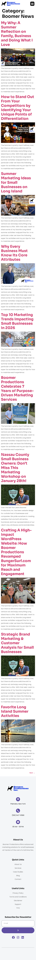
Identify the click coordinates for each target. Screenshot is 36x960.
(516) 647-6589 (18, 815)
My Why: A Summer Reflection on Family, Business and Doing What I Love (17, 34)
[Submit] (18, 930)
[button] (32, 4)
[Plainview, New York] (18, 799)
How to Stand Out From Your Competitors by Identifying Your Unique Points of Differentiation (17, 107)
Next (32, 773)
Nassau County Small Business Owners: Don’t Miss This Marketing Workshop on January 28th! (15, 467)
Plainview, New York (18, 804)
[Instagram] (18, 937)
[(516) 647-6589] (18, 811)
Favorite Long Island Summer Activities (14, 711)
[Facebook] (13, 937)
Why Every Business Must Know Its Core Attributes (14, 253)
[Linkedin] (22, 937)
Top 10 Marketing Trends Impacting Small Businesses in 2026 (17, 321)
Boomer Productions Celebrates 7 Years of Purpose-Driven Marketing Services (17, 388)
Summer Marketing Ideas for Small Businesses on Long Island (16, 182)
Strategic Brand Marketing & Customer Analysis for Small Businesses (17, 643)
